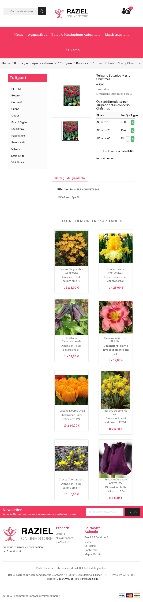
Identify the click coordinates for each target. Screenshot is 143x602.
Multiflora (17, 128)
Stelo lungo (18, 155)
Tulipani (18, 77)
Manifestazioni (117, 34)
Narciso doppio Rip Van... (115, 412)
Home (19, 34)
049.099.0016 (65, 578)
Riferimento (65, 189)
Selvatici (16, 148)
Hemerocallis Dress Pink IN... (115, 339)
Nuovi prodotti (64, 537)
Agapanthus (37, 34)
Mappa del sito (93, 554)
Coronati (16, 102)
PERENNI (17, 88)
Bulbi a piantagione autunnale (75, 34)
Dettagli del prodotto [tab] (70, 178)
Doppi (15, 115)
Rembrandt (18, 142)
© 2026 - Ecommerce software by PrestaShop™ (31, 595)
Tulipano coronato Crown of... (115, 481)
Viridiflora (17, 162)
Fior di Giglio (19, 122)
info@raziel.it (90, 578)
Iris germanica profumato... (115, 270)
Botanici (16, 95)
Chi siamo (71, 50)
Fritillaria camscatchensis (71, 339)
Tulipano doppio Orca (71, 410)
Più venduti (62, 542)
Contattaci (90, 549)
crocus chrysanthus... (71, 479)
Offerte (60, 533)
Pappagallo (18, 135)
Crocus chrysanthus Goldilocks (71, 270)
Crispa (15, 108)
